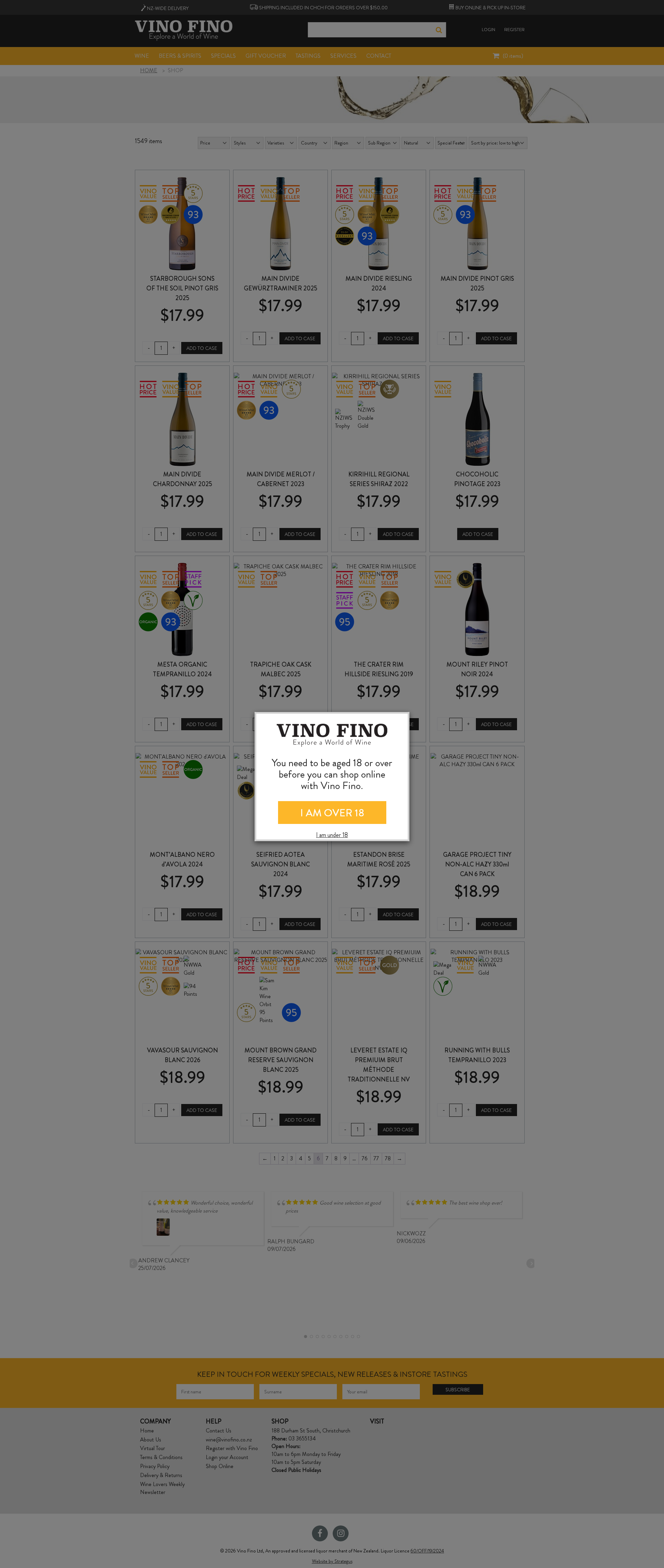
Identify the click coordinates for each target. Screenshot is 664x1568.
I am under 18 (332, 835)
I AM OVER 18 (332, 812)
